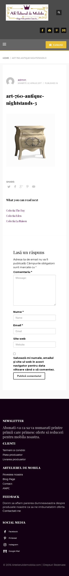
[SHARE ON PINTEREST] (27, 186)
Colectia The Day (15, 210)
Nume (18, 311)
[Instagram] (49, 30)
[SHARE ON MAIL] (33, 186)
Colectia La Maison (16, 221)
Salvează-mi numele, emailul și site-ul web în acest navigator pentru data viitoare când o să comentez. (33, 363)
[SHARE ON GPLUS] (21, 186)
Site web (19, 338)
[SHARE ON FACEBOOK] (15, 186)
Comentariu (22, 272)
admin (22, 79)
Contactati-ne (12, 510)
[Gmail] (63, 30)
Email (18, 325)
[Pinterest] (56, 30)
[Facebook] (42, 30)
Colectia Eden (13, 216)
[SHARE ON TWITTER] (9, 186)
